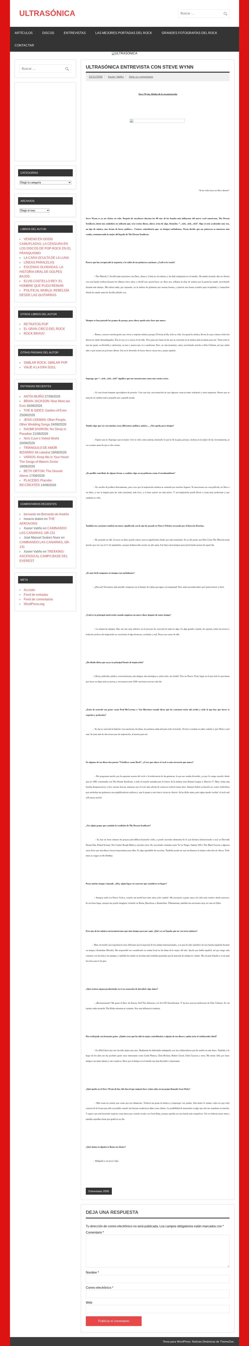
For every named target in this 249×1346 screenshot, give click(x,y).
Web (89, 1302)
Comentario (95, 1232)
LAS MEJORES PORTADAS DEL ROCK (123, 33)
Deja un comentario (141, 76)
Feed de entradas (36, 594)
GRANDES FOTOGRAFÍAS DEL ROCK (189, 33)
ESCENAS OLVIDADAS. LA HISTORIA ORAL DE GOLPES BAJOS (41, 271)
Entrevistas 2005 (99, 1191)
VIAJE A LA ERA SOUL (40, 367)
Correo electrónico (99, 1287)
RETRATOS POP (36, 324)
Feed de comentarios (38, 599)
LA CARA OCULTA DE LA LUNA (46, 257)
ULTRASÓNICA (47, 13)
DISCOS (48, 33)
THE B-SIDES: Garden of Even (45, 410)
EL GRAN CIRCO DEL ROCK (44, 328)
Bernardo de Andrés (55, 514)
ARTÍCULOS (24, 33)
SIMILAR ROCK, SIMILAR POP (46, 362)
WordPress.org (34, 604)
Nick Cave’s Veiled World (41, 438)
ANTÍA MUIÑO (34, 396)
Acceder (29, 590)
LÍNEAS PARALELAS (39, 262)
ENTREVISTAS (75, 33)
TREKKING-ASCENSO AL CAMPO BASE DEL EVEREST (43, 556)
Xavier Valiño (116, 76)
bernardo (30, 514)
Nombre (92, 1272)
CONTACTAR (24, 45)
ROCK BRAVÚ (34, 333)
